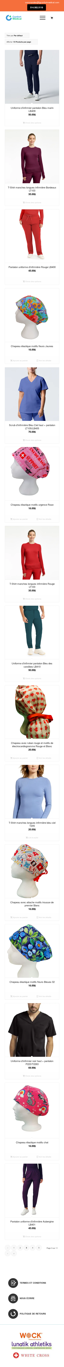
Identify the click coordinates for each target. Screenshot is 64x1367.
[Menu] (40, 17)
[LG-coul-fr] (26, 17)
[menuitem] (42, 17)
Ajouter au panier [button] (20, 360)
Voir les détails (44, 360)
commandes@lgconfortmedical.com (42, 2)
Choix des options (33, 122)
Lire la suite (33, 837)
